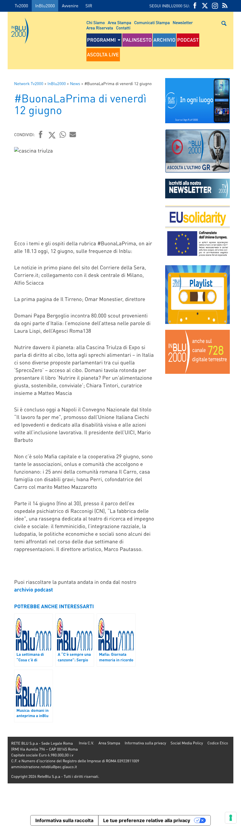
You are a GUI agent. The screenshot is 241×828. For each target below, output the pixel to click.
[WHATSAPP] (63, 134)
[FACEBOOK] (195, 5)
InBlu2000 (45, 6)
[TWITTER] (205, 5)
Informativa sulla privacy (145, 743)
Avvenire (70, 6)
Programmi (101, 40)
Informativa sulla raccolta (64, 820)
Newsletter (183, 22)
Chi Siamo (95, 22)
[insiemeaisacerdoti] (4, 418)
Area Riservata (99, 28)
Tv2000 (21, 6)
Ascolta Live (103, 54)
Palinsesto (137, 40)
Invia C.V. (86, 743)
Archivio (164, 40)
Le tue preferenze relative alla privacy (146, 820)
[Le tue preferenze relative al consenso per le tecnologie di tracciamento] (230, 817)
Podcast (188, 40)
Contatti (123, 28)
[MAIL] (73, 134)
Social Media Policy (186, 743)
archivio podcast (33, 589)
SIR (89, 6)
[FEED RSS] (225, 5)
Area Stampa (119, 22)
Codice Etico (217, 743)
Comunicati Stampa (152, 22)
